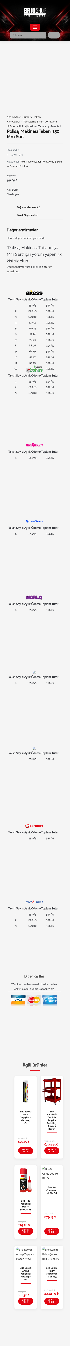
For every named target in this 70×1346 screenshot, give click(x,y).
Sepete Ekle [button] (26, 1151)
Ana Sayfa (13, 116)
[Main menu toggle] (35, 27)
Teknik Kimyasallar (30, 161)
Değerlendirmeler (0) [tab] (28, 207)
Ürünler (26, 116)
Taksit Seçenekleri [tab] (27, 215)
